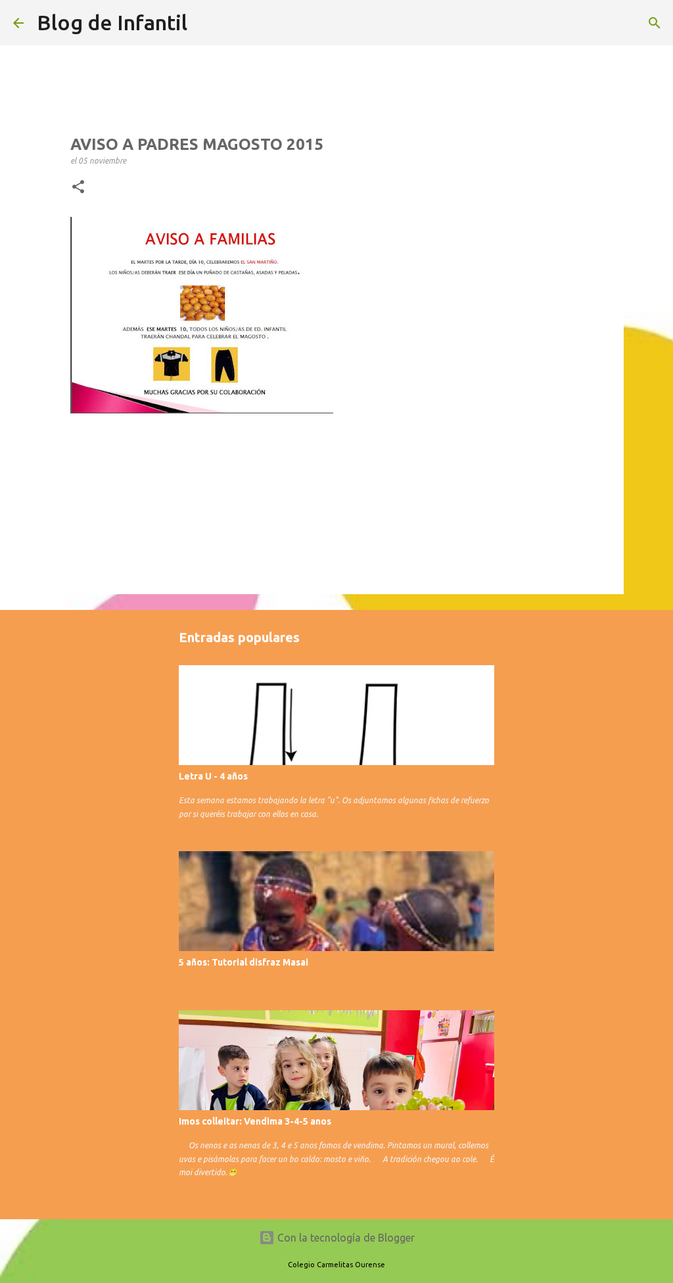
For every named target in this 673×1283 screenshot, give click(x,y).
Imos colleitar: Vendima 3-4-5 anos (255, 1121)
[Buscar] (654, 23)
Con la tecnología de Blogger (345, 1238)
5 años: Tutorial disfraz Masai (243, 962)
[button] (78, 187)
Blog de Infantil (112, 22)
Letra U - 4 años (213, 776)
